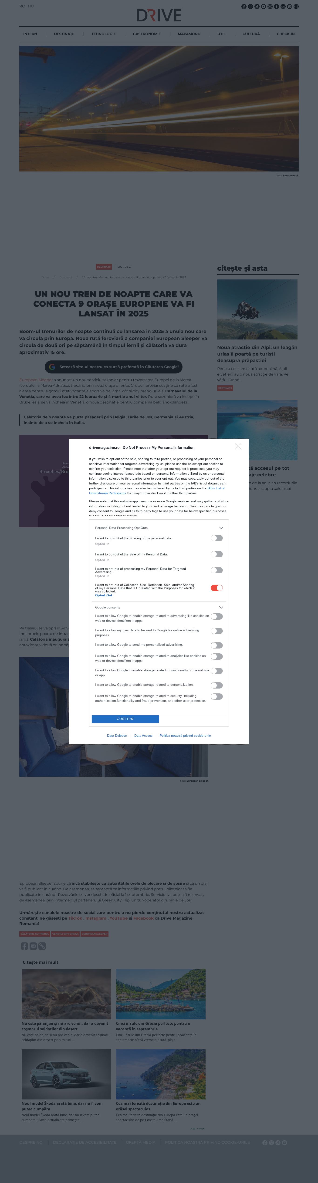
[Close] (239, 448)
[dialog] (159, 591)
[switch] (217, 538)
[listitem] (159, 527)
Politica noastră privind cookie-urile (185, 735)
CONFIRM (125, 719)
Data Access (143, 735)
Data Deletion (117, 735)
